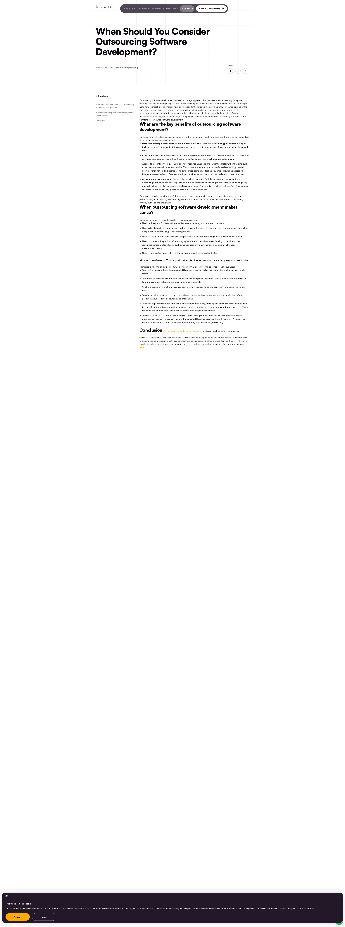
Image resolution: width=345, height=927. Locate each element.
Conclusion (101, 120)
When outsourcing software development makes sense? (114, 114)
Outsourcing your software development (182, 331)
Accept (17, 917)
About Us (128, 8)
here (141, 347)
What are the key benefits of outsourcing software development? (115, 106)
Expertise (156, 8)
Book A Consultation (209, 8)
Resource (186, 8)
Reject (44, 917)
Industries (171, 8)
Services (143, 8)
